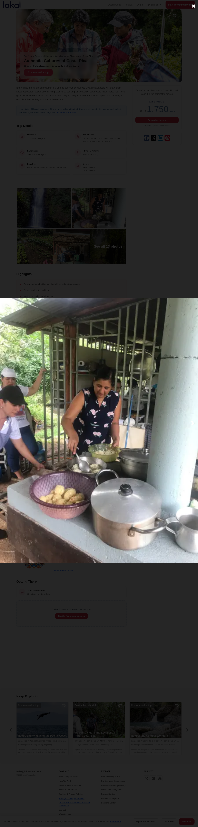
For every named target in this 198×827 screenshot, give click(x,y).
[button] (6, 422)
